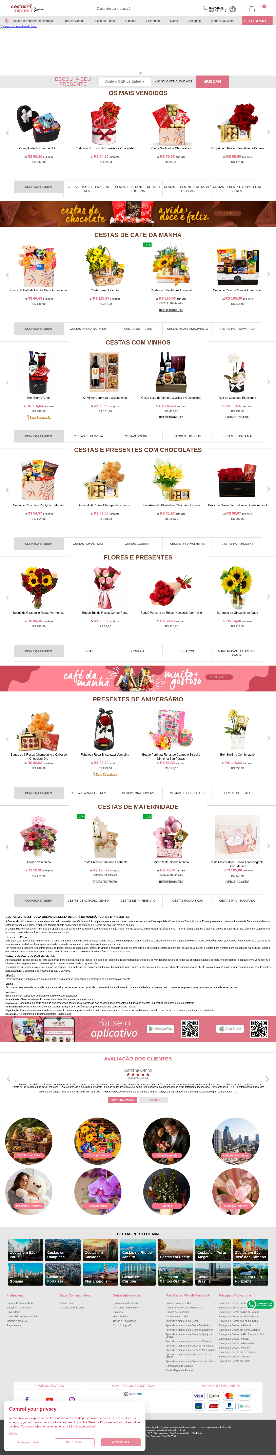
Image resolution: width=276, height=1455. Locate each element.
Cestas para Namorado (237, 900)
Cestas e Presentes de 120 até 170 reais (187, 189)
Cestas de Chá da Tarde (88, 328)
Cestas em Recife (175, 1257)
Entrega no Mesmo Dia (178, 1303)
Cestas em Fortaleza (56, 1279)
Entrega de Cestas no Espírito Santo (239, 1321)
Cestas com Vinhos (138, 342)
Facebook (27, 1400)
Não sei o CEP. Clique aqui (174, 81)
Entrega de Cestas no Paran (235, 1325)
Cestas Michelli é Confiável (22, 1316)
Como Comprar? (122, 1325)
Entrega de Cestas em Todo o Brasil (238, 1303)
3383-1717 (217, 10)
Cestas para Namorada (237, 328)
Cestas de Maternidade (138, 806)
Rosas (88, 651)
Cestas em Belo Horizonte (248, 1279)
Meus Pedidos (121, 1316)
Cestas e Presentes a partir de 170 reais (237, 189)
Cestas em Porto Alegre (211, 1255)
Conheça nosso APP (177, 1316)
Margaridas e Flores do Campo (237, 653)
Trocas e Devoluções (124, 1321)
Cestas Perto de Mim (138, 1234)
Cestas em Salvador (94, 1255)
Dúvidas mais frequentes (126, 1303)
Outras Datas (67, 1303)
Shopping (194, 20)
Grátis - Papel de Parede (179, 1370)
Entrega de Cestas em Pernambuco (238, 1352)
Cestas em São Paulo (23, 1255)
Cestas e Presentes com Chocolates (138, 450)
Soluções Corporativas (19, 1307)
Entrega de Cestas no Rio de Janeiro (239, 1312)
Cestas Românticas (88, 543)
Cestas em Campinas (56, 1255)
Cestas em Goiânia (19, 1279)
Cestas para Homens (237, 543)
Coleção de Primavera (72, 1307)
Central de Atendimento (126, 1307)
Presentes (153, 20)
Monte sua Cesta (222, 20)
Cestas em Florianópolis (96, 1279)
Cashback (233, 9)
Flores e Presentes (138, 557)
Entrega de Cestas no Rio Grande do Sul (241, 1334)
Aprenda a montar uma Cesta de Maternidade (191, 1350)
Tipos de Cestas (73, 20)
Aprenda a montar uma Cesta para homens (189, 1329)
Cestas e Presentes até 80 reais (88, 189)
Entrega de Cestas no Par (234, 1338)
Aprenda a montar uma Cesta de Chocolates (190, 1361)
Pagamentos (14, 1325)
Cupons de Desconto (177, 1312)
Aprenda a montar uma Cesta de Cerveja (188, 1341)
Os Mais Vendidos (138, 93)
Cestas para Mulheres (187, 543)
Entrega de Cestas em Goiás (234, 1361)
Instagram (72, 1400)
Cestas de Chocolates (187, 793)
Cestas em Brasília (206, 1279)
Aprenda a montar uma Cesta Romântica (188, 1325)
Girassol (187, 651)
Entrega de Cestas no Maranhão (237, 1343)
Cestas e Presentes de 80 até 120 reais (138, 189)
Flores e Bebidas (187, 436)
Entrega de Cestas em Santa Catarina (239, 1329)
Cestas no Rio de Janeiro (137, 1255)
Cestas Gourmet (138, 436)
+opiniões (153, 1100)
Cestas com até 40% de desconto (184, 1307)
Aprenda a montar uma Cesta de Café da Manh (188, 1355)
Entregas (118, 1312)
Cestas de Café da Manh (138, 235)
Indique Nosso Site (17, 1321)
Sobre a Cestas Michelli (20, 1303)
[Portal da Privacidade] (133, 1395)
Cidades (130, 20)
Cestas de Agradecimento (187, 328)
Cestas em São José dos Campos (250, 1255)
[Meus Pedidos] (252, 9)
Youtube (49, 1400)
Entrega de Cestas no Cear (234, 1347)
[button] (135, 72)
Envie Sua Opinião (123, 1100)
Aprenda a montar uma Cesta (182, 1321)
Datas (174, 20)
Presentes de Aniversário (138, 699)
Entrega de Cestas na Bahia (234, 1356)
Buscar (212, 81)
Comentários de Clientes (179, 1366)
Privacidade (13, 1312)
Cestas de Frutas (138, 328)
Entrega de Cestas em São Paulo (237, 1307)
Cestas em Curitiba (131, 1279)
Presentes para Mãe (237, 436)
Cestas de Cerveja (88, 436)
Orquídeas (138, 651)
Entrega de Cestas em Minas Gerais (238, 1316)
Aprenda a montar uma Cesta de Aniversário (190, 1345)
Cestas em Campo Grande (173, 1279)
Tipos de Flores (105, 20)
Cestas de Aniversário (138, 900)
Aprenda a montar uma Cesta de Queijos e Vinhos (189, 1335)
